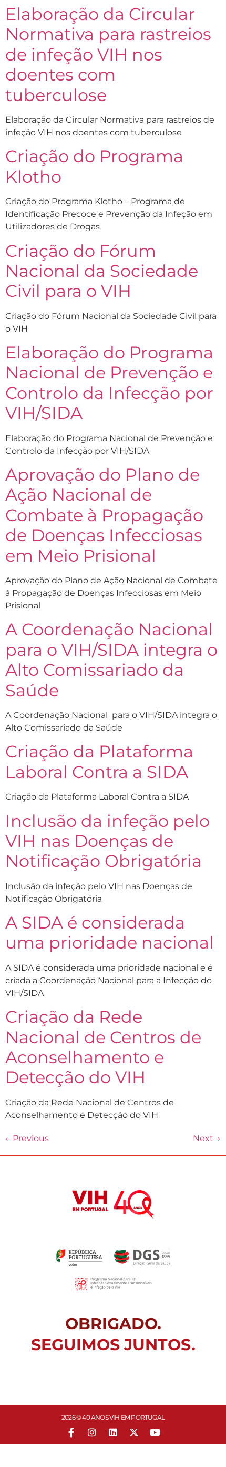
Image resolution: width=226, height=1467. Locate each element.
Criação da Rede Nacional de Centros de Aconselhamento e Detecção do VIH (103, 1046)
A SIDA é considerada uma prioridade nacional (109, 932)
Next (207, 1138)
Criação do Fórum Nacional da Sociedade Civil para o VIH (101, 271)
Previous (27, 1138)
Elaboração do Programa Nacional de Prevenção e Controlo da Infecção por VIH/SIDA (109, 382)
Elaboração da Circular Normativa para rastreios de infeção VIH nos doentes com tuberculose (108, 54)
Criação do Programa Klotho (94, 166)
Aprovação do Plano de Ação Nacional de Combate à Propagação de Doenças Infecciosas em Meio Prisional (104, 515)
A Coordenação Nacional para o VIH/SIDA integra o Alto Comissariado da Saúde (111, 659)
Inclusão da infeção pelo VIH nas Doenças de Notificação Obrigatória (107, 841)
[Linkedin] (113, 1432)
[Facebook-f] (71, 1432)
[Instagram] (92, 1432)
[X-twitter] (134, 1432)
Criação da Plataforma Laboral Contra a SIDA (99, 761)
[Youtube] (155, 1432)
